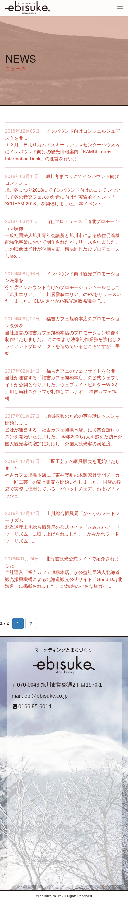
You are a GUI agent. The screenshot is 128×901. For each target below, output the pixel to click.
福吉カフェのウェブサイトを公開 (80, 371)
